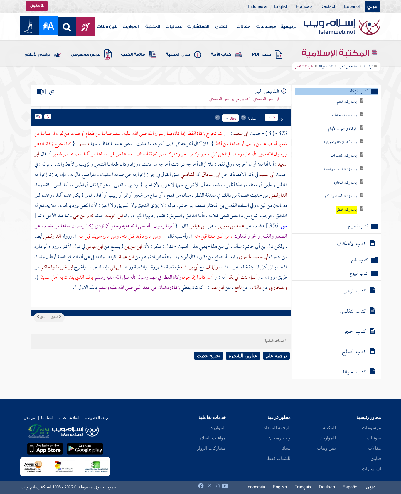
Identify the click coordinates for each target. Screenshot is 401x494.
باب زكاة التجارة (345, 183)
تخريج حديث (208, 355)
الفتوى (221, 26)
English (281, 6)
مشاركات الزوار (211, 448)
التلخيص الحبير (348, 67)
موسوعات (266, 26)
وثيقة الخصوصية (96, 418)
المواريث (131, 26)
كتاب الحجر (354, 332)
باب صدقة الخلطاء (344, 115)
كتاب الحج (359, 260)
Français (304, 6)
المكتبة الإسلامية (336, 53)
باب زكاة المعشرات (344, 156)
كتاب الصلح (354, 352)
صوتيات (374, 438)
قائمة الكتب (133, 54)
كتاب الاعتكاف (351, 244)
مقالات (243, 26)
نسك (286, 448)
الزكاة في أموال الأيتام (342, 129)
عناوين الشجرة (243, 355)
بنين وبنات (107, 26)
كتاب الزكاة (326, 67)
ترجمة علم (276, 355)
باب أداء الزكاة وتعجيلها (340, 142)
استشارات (371, 468)
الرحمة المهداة (277, 427)
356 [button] (233, 118)
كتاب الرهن (354, 291)
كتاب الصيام (358, 226)
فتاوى (375, 458)
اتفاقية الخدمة (69, 418)
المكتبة (152, 26)
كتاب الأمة (221, 54)
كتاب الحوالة (354, 372)
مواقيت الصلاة (212, 438)
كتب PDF (261, 54)
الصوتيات (174, 26)
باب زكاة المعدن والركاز (340, 196)
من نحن (29, 418)
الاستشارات (198, 26)
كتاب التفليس (353, 311)
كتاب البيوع (359, 274)
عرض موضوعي (85, 54)
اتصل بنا (47, 418)
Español (352, 6)
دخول (35, 6)
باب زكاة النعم (347, 102)
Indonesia (257, 6)
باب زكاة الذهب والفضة (340, 169)
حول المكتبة (178, 54)
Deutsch (328, 6)
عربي (372, 6)
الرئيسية (289, 26)
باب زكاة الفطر (346, 210)
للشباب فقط (279, 458)
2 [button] (274, 117)
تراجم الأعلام (37, 54)
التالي (42, 317)
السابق (55, 317)
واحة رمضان (279, 438)
